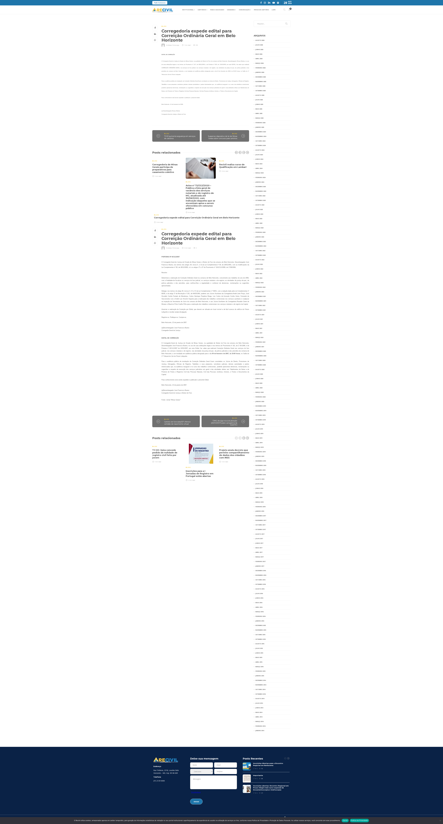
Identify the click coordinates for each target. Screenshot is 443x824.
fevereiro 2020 (260, 397)
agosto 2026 (259, 40)
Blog (164, 26)
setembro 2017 (260, 529)
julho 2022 (259, 264)
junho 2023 (259, 214)
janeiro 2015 (259, 676)
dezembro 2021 (260, 296)
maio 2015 (258, 657)
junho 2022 (259, 269)
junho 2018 (259, 488)
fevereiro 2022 (260, 287)
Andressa (169, 45)
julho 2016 (259, 593)
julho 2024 (259, 154)
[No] (440, 820)
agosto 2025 (259, 95)
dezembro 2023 (260, 186)
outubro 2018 (260, 470)
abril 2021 (258, 333)
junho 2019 (259, 433)
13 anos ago (175, 45)
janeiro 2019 (259, 456)
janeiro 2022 (259, 292)
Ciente (345, 820)
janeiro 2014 (259, 730)
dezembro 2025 (260, 77)
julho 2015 (259, 648)
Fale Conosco (160, 3)
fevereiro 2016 (260, 616)
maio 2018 (258, 493)
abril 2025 (258, 113)
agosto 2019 (259, 424)
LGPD (273, 10)
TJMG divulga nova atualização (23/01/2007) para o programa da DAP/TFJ (224, 423)
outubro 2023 (260, 196)
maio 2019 (258, 438)
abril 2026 (258, 58)
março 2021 (259, 337)
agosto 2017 (259, 534)
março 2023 (259, 228)
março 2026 (259, 63)
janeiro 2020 (259, 401)
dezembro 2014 (260, 680)
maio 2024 (258, 164)
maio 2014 (258, 712)
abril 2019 (258, 442)
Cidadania (231, 10)
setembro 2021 (260, 310)
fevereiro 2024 (260, 177)
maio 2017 (258, 548)
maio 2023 (258, 218)
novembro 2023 (260, 191)
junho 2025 (259, 104)
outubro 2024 (260, 141)
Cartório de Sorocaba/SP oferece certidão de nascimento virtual (177, 423)
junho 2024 (259, 159)
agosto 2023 (259, 205)
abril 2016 (258, 607)
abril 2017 (258, 552)
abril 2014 (258, 717)
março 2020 (259, 392)
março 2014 (259, 721)
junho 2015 (259, 653)
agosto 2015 (259, 644)
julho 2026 (259, 45)
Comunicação (244, 10)
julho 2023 (259, 209)
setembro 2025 (260, 90)
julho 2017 (259, 538)
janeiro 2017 (259, 566)
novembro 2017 (260, 520)
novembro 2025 (260, 81)
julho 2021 (259, 319)
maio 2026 (258, 54)
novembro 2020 (260, 356)
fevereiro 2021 (260, 342)
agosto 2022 (259, 260)
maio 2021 (258, 328)
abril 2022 (258, 278)
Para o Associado (217, 10)
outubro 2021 (260, 305)
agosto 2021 (259, 314)
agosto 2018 (259, 479)
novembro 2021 (260, 301)
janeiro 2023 (259, 237)
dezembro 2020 (260, 351)
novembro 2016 (260, 575)
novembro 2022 (260, 246)
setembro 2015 (260, 639)
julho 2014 (259, 703)
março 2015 (259, 666)
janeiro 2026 (259, 72)
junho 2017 (259, 543)
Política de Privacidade (359, 820)
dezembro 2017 (260, 516)
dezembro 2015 (260, 625)
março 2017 (259, 557)
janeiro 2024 (259, 182)
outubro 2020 (260, 360)
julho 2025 (259, 100)
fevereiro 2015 (260, 671)
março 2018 (259, 502)
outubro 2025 (260, 86)
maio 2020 (258, 383)
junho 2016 (259, 598)
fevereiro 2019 (260, 452)
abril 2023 (258, 223)
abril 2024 (258, 168)
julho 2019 (259, 429)
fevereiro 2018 (260, 506)
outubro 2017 (260, 525)
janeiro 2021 (259, 346)
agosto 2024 (259, 150)
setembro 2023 (260, 200)
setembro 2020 (260, 365)
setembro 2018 (260, 474)
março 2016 (259, 612)
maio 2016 (258, 602)
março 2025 (259, 118)
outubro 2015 (260, 634)
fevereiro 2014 (260, 726)
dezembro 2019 (260, 406)
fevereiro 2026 (260, 68)
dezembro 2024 (260, 132)
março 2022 (259, 282)
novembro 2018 (260, 465)
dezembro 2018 (260, 461)
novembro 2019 (260, 410)
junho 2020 (259, 378)
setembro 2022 (260, 255)
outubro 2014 (260, 689)
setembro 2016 (260, 584)
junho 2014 (259, 708)
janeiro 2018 (259, 511)
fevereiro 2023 (260, 232)
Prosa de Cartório (261, 10)
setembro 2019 (260, 420)
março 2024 (259, 173)
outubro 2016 (260, 580)
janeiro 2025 (259, 127)
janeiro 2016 (259, 621)
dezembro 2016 (260, 570)
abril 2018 (258, 497)
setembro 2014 (260, 694)
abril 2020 (258, 388)
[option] (167, 167)
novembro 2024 (260, 136)
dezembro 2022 (260, 241)
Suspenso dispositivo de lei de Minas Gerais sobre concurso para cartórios (222, 137)
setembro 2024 (260, 145)
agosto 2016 (259, 589)
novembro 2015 (260, 630)
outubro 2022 (260, 250)
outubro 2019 (260, 415)
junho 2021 (259, 324)
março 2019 (259, 447)
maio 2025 (258, 109)
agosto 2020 (259, 369)
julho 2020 (259, 374)
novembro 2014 (260, 685)
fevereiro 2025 (260, 122)
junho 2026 (259, 49)
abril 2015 (258, 662)
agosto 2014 (259, 698)
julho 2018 (259, 484)
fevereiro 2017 (260, 561)
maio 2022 (258, 273)
